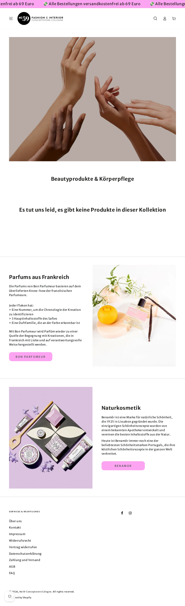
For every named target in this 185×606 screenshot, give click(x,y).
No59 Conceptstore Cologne (35, 591)
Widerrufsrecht (20, 540)
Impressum (17, 534)
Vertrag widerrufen (23, 547)
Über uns (15, 521)
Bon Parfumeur (31, 356)
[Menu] (11, 18)
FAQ (12, 573)
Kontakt (15, 527)
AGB (12, 566)
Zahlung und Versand (24, 560)
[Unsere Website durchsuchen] (155, 18)
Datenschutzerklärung (25, 553)
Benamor (123, 466)
